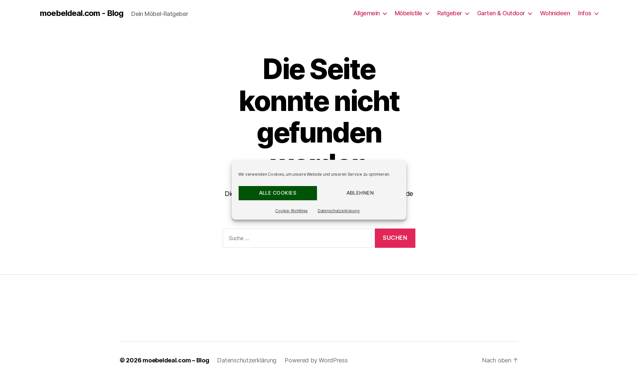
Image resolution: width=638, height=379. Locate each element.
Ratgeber (449, 13)
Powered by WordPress (316, 360)
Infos (584, 13)
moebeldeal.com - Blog (81, 13)
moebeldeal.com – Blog (176, 360)
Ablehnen (360, 193)
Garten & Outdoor (501, 13)
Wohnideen (555, 13)
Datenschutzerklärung (339, 210)
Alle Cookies (278, 193)
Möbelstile (408, 13)
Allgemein (366, 13)
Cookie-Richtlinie (291, 210)
